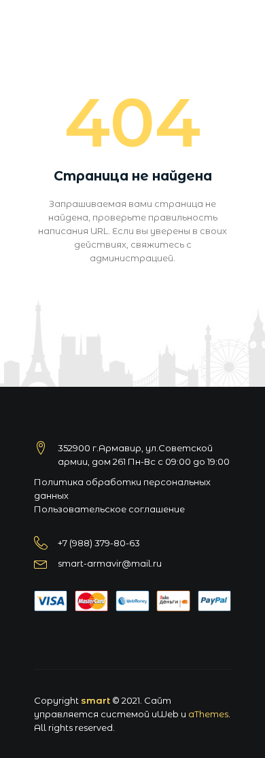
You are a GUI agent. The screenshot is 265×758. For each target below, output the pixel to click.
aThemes (208, 713)
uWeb (165, 713)
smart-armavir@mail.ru (110, 563)
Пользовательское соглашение (109, 509)
